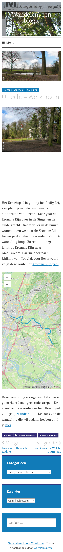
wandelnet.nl (26, 414)
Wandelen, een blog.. (31, 17)
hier (8, 425)
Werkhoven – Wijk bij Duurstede (48, 446)
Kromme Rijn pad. (45, 264)
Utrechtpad (49, 435)
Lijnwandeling (26, 435)
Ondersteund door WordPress (26, 543)
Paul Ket (32, 90)
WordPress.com (43, 548)
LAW (8, 435)
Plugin (56, 386)
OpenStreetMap (32, 386)
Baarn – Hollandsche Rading (15, 446)
